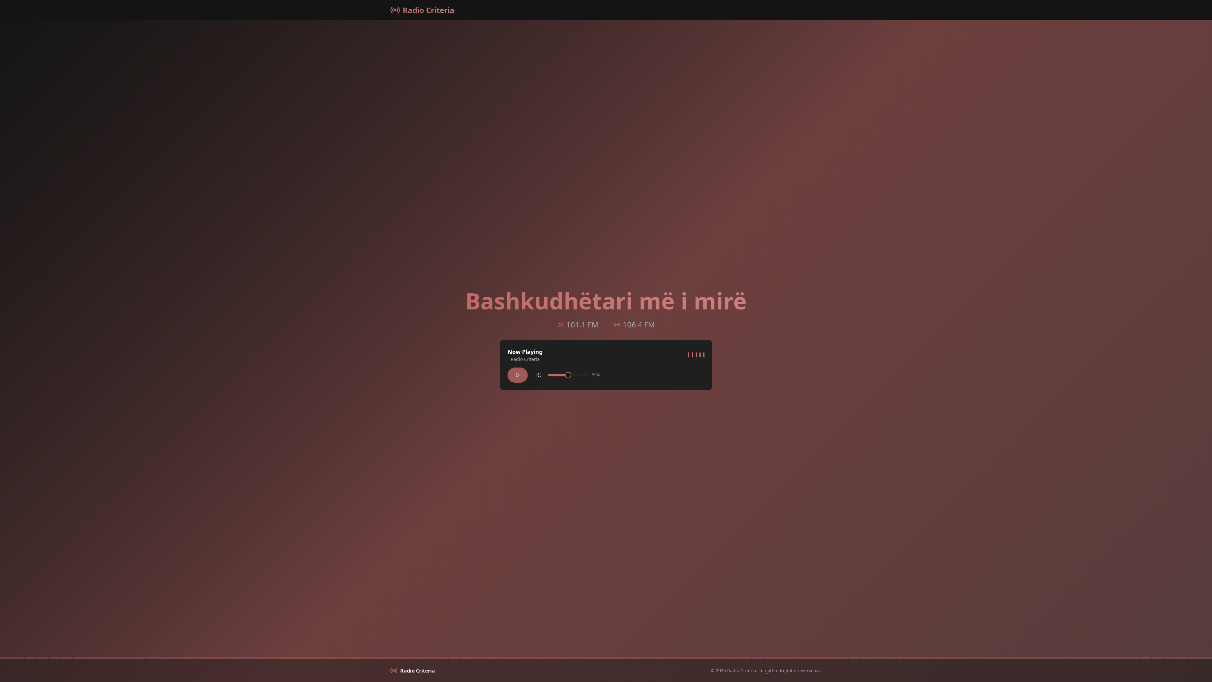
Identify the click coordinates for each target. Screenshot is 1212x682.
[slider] (568, 375)
